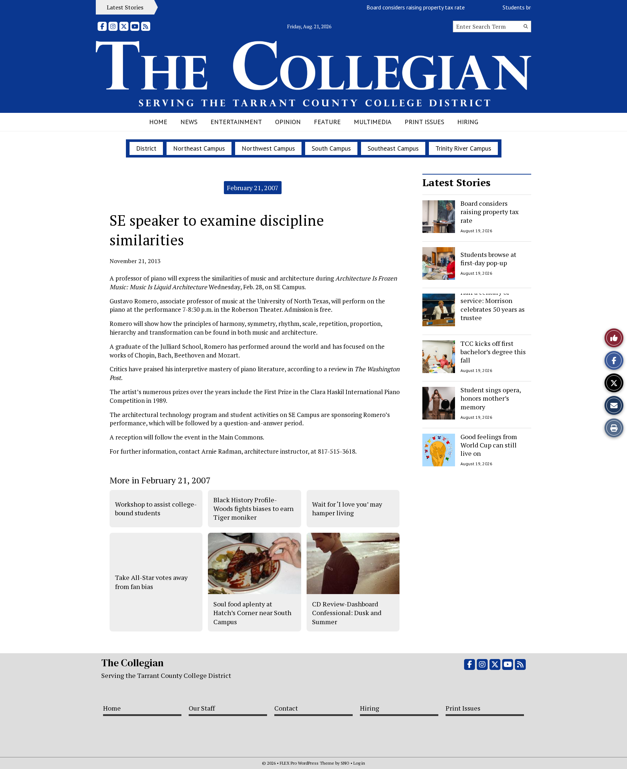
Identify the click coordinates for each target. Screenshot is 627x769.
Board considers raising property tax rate (404, 7)
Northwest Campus (268, 148)
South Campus (331, 148)
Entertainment (236, 122)
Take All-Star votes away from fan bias (151, 581)
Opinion (288, 122)
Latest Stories (456, 182)
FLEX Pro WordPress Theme (307, 763)
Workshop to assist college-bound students (156, 508)
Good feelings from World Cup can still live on (488, 445)
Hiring (467, 122)
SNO (345, 763)
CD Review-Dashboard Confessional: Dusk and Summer (346, 613)
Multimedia (373, 122)
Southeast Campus (393, 148)
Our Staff (202, 708)
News (188, 122)
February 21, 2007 (253, 187)
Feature (327, 122)
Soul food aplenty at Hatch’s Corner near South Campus (252, 613)
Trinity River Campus (463, 148)
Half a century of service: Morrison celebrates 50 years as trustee (492, 305)
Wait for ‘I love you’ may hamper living (347, 508)
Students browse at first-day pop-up (488, 258)
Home (158, 122)
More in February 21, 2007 (160, 480)
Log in (359, 763)
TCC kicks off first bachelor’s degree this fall (493, 352)
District (146, 148)
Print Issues (424, 122)
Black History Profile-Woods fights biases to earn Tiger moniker (253, 508)
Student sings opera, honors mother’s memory (490, 398)
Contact (286, 708)
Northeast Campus (199, 148)
